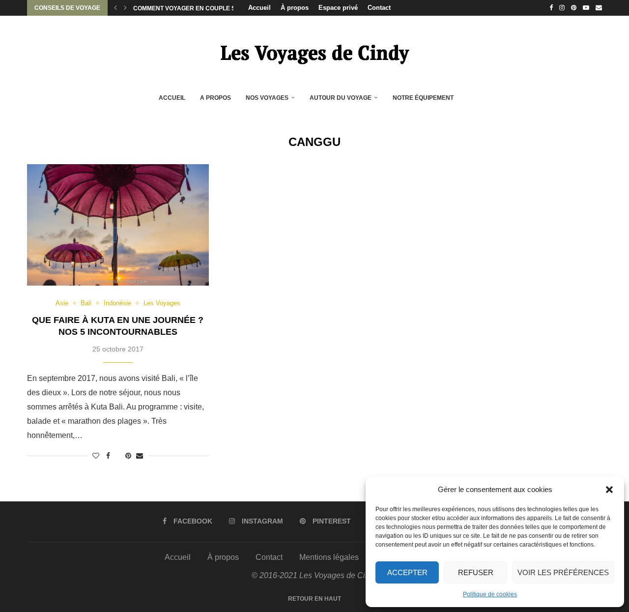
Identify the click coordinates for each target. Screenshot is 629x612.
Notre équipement (423, 97)
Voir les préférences (563, 572)
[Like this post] (95, 455)
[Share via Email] (139, 455)
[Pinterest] (573, 8)
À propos (295, 7)
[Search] (473, 98)
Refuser (475, 572)
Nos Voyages (267, 97)
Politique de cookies (490, 594)
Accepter (407, 572)
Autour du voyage (341, 97)
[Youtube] (586, 8)
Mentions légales (329, 557)
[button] (609, 490)
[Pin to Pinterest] (128, 455)
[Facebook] (551, 8)
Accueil (259, 7)
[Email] (599, 8)
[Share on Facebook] (108, 455)
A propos (215, 97)
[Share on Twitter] (117, 455)
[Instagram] (562, 8)
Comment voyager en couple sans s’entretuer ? (214, 8)
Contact (379, 7)
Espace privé (338, 7)
